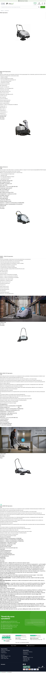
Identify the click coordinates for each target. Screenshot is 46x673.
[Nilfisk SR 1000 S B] (23, 143)
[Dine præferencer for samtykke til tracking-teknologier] (1, 505)
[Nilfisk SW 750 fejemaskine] (23, 47)
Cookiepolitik (10, 672)
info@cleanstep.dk (26, 654)
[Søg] (39, 7)
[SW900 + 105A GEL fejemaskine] (23, 232)
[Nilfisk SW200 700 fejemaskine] (23, 349)
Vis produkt (2, 118)
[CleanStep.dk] (10, 4)
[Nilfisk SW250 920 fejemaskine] (23, 482)
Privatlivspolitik (3, 672)
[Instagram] (25, 664)
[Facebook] (23, 664)
